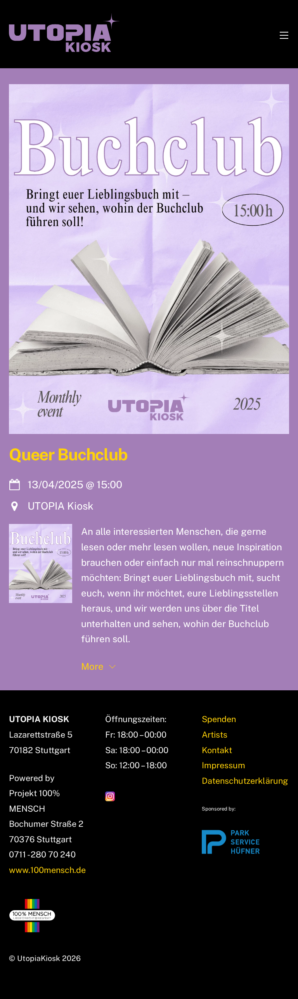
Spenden (219, 719)
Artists (214, 734)
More (93, 666)
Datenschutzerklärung (245, 781)
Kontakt (217, 750)
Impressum (223, 765)
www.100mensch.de (47, 870)
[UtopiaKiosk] (64, 48)
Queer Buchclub (68, 454)
